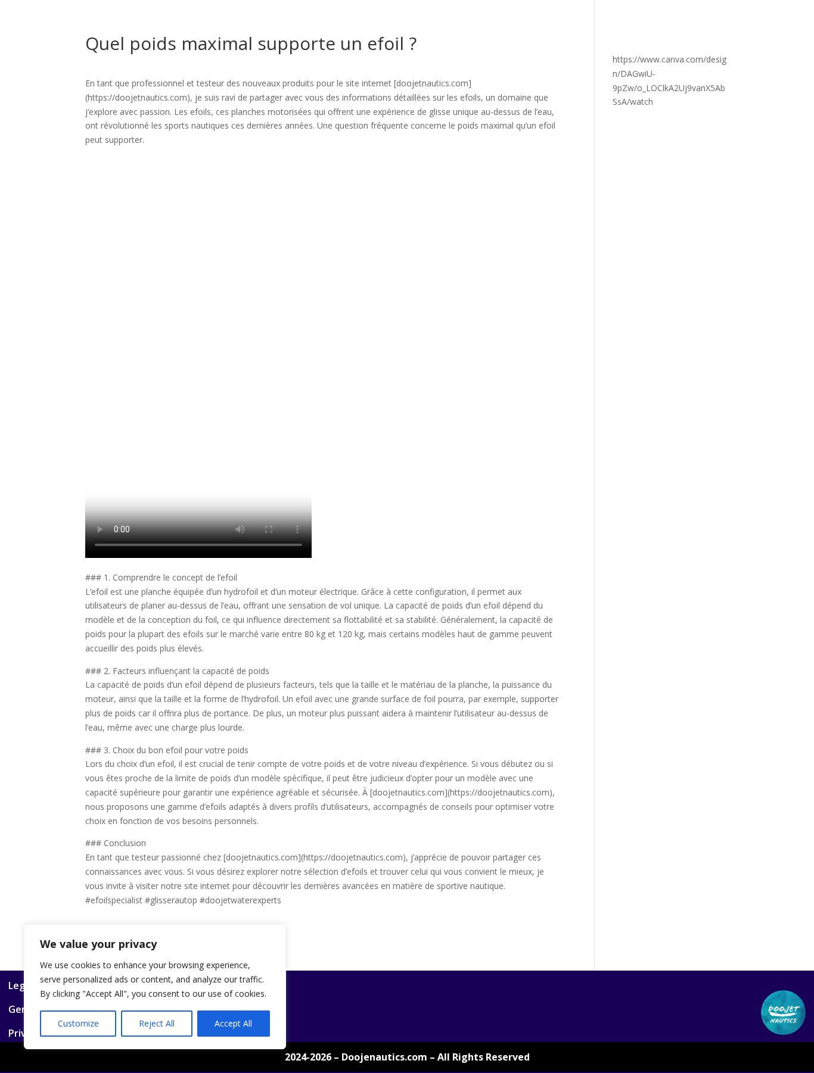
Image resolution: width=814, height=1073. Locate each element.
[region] (155, 986)
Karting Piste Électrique (644, 70)
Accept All (233, 1023)
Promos (275, 98)
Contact (419, 98)
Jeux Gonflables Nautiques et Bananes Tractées (163, 70)
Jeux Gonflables (718, 42)
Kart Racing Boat (634, 42)
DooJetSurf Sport (235, 42)
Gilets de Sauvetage (542, 42)
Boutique (83, 42)
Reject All (157, 1023)
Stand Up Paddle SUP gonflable (342, 70)
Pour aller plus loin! (347, 98)
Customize (78, 1023)
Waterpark (557, 70)
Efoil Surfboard (319, 42)
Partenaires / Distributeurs (119, 98)
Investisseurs (217, 98)
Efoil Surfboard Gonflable (431, 42)
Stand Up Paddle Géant (471, 70)
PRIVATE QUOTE (150, 42)
